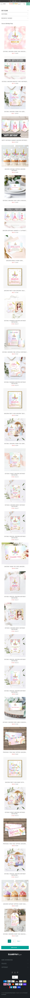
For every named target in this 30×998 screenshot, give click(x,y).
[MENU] (0, 3)
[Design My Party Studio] (15, 3)
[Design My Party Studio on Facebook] (12, 972)
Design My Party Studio (10, 992)
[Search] (24, 3)
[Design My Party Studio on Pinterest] (17, 972)
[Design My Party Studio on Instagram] (15, 972)
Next (18, 941)
